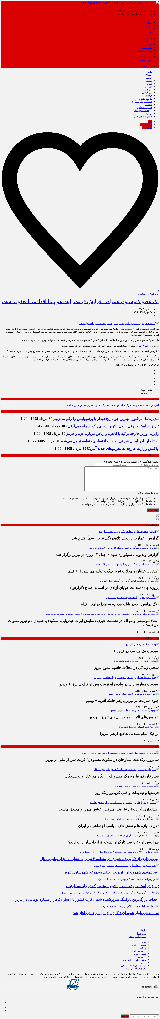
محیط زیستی (147, 47)
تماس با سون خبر (145, 66)
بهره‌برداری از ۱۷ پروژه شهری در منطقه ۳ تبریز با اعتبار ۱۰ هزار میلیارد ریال (99, 859)
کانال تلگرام (146, 124)
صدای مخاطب (146, 57)
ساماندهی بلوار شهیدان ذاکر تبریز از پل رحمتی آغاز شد (116, 913)
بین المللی (148, 41)
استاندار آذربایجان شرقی (133, 965)
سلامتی (149, 54)
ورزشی (149, 38)
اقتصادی (149, 26)
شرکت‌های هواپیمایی (120, 405)
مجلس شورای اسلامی (134, 959)
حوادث (149, 44)
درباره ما (148, 63)
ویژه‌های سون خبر (145, 60)
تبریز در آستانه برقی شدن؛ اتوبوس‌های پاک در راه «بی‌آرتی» (112, 426)
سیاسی (149, 29)
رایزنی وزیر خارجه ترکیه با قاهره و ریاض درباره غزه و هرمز (112, 434)
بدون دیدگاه (146, 392)
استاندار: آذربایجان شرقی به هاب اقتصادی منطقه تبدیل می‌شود (109, 441)
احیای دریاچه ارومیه (136, 968)
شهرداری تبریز (138, 945)
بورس (143, 962)
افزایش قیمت (152, 405)
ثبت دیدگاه (153, 510)
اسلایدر (150, 293)
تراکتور (142, 947)
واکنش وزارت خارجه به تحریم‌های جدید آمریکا (123, 448)
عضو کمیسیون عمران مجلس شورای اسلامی (86, 405)
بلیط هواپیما (138, 405)
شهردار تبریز (139, 953)
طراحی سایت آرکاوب (147, 996)
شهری (149, 32)
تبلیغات (142, 930)
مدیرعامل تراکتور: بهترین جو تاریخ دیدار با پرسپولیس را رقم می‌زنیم (106, 419)
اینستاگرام (147, 127)
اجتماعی (149, 23)
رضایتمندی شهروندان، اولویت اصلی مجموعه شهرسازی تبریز (111, 872)
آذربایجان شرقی (138, 950)
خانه (150, 19)
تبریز (143, 942)
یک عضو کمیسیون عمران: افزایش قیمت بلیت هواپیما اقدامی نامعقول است (80, 301)
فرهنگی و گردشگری (144, 51)
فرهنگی (149, 35)
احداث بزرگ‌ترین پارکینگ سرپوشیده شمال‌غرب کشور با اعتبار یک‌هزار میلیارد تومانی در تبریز (87, 899)
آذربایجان (141, 956)
